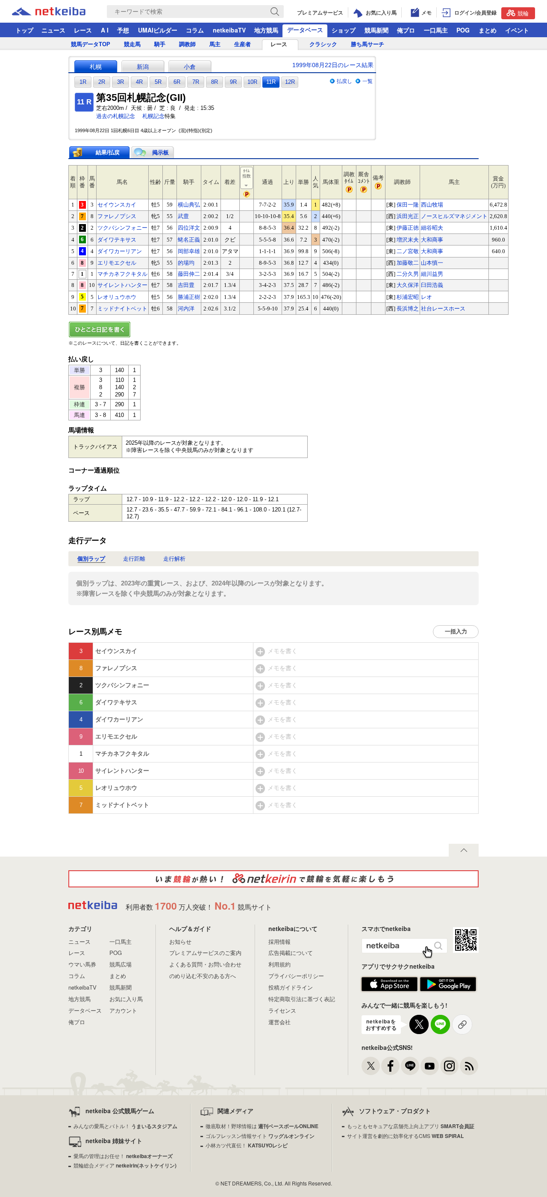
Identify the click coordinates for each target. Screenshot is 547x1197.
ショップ (344, 30)
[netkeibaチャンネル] (430, 1066)
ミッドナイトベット (122, 308)
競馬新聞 (376, 30)
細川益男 (432, 274)
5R (158, 82)
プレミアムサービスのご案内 (205, 953)
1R (82, 82)
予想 (123, 30)
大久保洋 (408, 285)
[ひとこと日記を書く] (273, 329)
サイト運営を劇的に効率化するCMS (405, 1135)
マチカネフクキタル (122, 274)
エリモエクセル (116, 263)
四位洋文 (189, 228)
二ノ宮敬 (408, 251)
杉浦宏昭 (408, 297)
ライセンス (282, 1010)
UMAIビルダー (157, 30)
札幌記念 (153, 116)
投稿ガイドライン (290, 987)
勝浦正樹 (189, 297)
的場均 (186, 263)
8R (214, 82)
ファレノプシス (116, 216)
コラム (195, 30)
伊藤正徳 (408, 228)
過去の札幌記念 (115, 116)
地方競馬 (266, 30)
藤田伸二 (189, 274)
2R (101, 82)
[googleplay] (448, 984)
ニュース (53, 30)
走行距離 (134, 559)
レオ (426, 297)
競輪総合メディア (125, 1165)
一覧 (367, 81)
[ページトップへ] (464, 850)
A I (105, 30)
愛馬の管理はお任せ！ (123, 1155)
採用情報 (279, 941)
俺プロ (406, 30)
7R (195, 82)
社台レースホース (443, 308)
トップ (24, 30)
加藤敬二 (408, 263)
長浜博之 (408, 308)
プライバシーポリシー (296, 976)
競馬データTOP (90, 44)
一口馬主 (436, 30)
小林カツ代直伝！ (247, 1145)
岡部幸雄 (189, 251)
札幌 (96, 66)
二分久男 (408, 274)
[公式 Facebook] (390, 1066)
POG (463, 30)
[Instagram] (449, 1066)
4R (139, 82)
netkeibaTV (229, 30)
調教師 (187, 44)
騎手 (159, 44)
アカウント (123, 1010)
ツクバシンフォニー (122, 228)
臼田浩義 (432, 285)
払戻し (344, 81)
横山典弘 (189, 204)
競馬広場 (120, 964)
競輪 (523, 13)
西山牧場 (432, 204)
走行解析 (174, 559)
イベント (517, 30)
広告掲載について (290, 953)
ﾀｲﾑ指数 (246, 173)
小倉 (190, 66)
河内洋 (186, 308)
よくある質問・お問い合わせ (205, 964)
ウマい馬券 (82, 964)
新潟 (143, 66)
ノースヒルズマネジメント (454, 216)
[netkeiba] (59, 11)
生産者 (242, 44)
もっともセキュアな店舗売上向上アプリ (410, 1125)
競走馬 (132, 44)
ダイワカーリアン (119, 251)
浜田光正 (408, 216)
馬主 (215, 44)
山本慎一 (432, 263)
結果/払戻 (108, 152)
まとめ (488, 30)
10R (252, 82)
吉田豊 (186, 285)
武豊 (183, 216)
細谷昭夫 (432, 228)
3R (120, 82)
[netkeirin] (273, 878)
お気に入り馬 (126, 999)
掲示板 (160, 152)
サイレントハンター (122, 285)
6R (177, 82)
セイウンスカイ (116, 204)
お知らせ (180, 941)
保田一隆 (408, 204)
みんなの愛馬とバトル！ (125, 1125)
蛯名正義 (189, 239)
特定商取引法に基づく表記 (301, 999)
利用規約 (279, 964)
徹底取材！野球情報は (262, 1125)
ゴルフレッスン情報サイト (260, 1135)
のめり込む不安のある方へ (202, 976)
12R (290, 82)
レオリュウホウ (116, 297)
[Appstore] (389, 984)
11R (271, 82)
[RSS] (469, 1066)
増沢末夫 (408, 239)
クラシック (323, 44)
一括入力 (456, 631)
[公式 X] (371, 1066)
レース (83, 30)
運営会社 (279, 1022)
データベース (305, 29)
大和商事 (432, 239)
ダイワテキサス (116, 239)
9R (233, 82)
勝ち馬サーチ (367, 44)
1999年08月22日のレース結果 (332, 65)
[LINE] (410, 1066)
